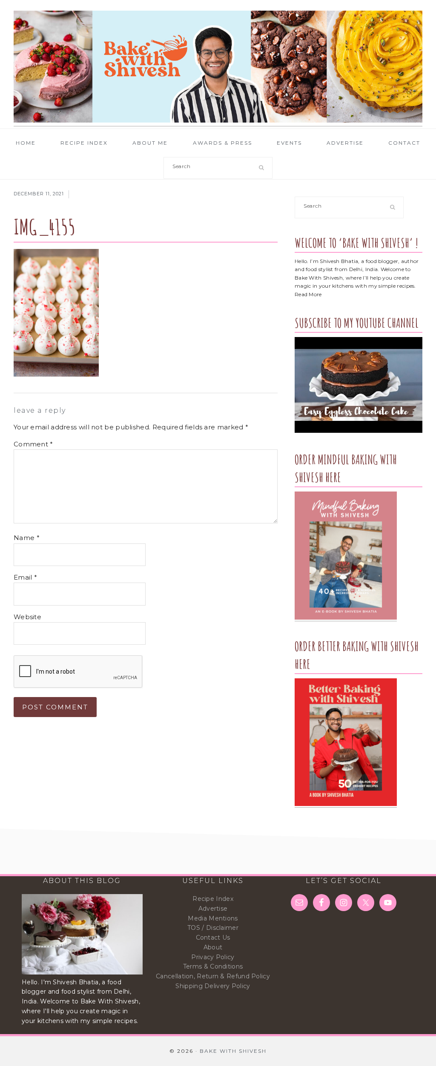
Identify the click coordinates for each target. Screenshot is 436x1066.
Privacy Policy (212, 957)
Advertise (213, 908)
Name (27, 538)
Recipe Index (212, 899)
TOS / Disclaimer (212, 928)
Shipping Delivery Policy (212, 986)
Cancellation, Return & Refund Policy (213, 976)
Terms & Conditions (213, 966)
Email (25, 577)
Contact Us (213, 937)
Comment (33, 444)
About (213, 947)
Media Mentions (213, 918)
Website (27, 617)
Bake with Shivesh (218, 66)
